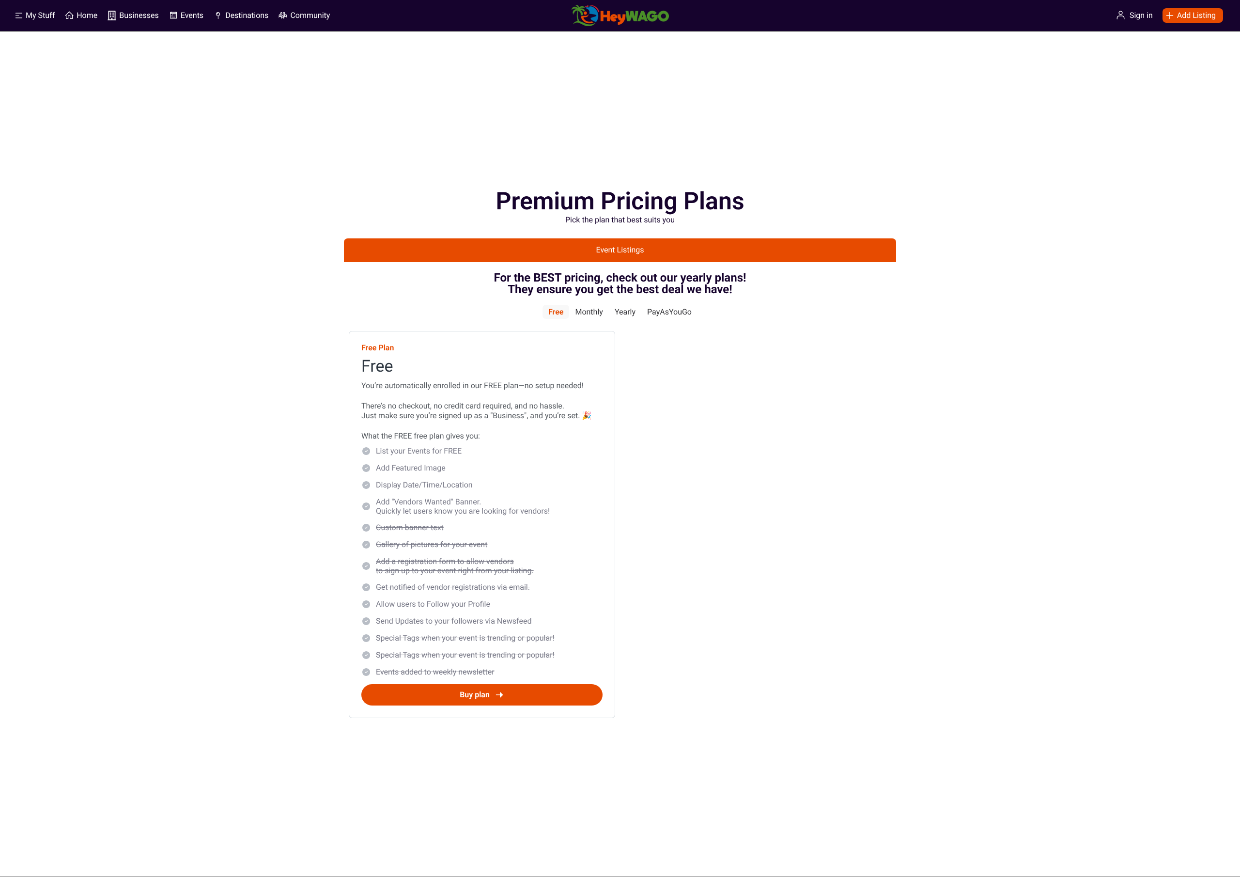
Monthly (589, 311)
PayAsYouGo (669, 311)
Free (555, 311)
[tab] (620, 250)
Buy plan (475, 694)
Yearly (625, 311)
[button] (1189, 15)
